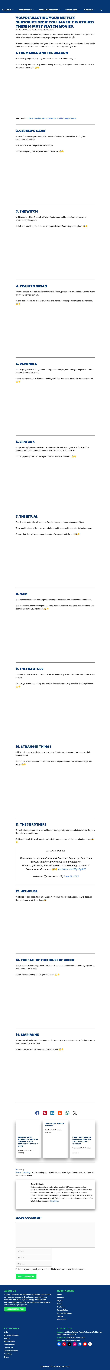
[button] (37, 1113)
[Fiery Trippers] (4, 3)
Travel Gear (71, 10)
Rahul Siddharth (25, 30)
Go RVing (88, 10)
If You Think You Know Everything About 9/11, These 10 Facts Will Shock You (81, 1140)
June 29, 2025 (71, 876)
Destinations (25, 10)
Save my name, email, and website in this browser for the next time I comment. (52, 1269)
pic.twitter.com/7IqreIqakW (72, 869)
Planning (6, 10)
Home (18, 1172)
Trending (21, 1152)
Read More (54, 1201)
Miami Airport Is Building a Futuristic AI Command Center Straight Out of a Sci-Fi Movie (28, 1141)
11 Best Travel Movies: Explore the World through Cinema (51, 118)
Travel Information (48, 10)
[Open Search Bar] (100, 10)
